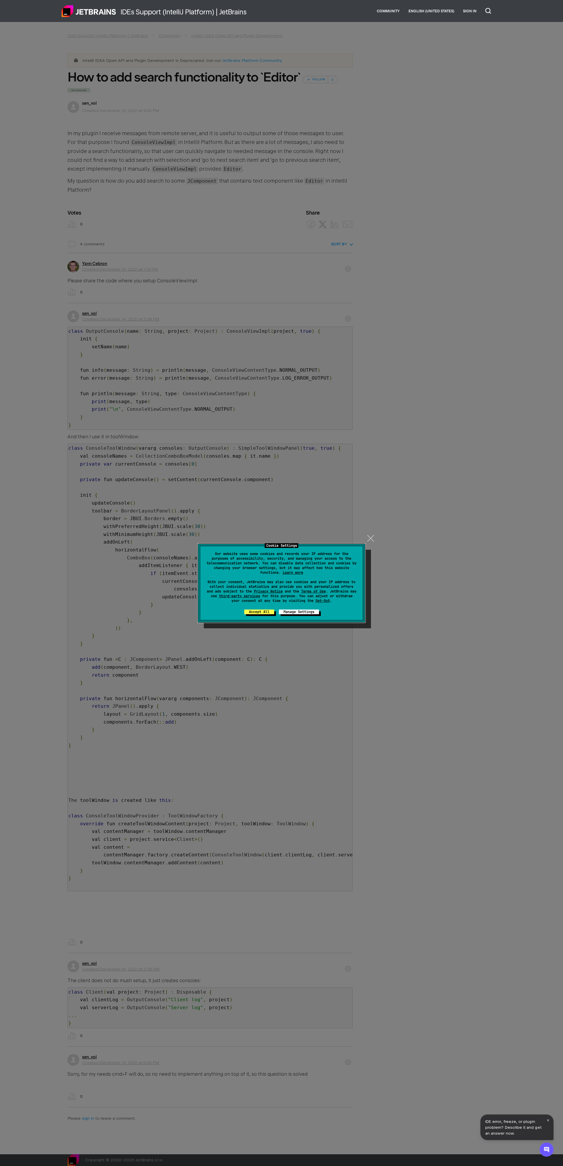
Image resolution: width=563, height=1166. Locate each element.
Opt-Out (323, 600)
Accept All (259, 612)
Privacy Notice (268, 591)
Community (388, 11)
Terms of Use (313, 591)
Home (89, 11)
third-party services (239, 596)
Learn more (293, 572)
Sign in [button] (469, 11)
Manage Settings (299, 612)
